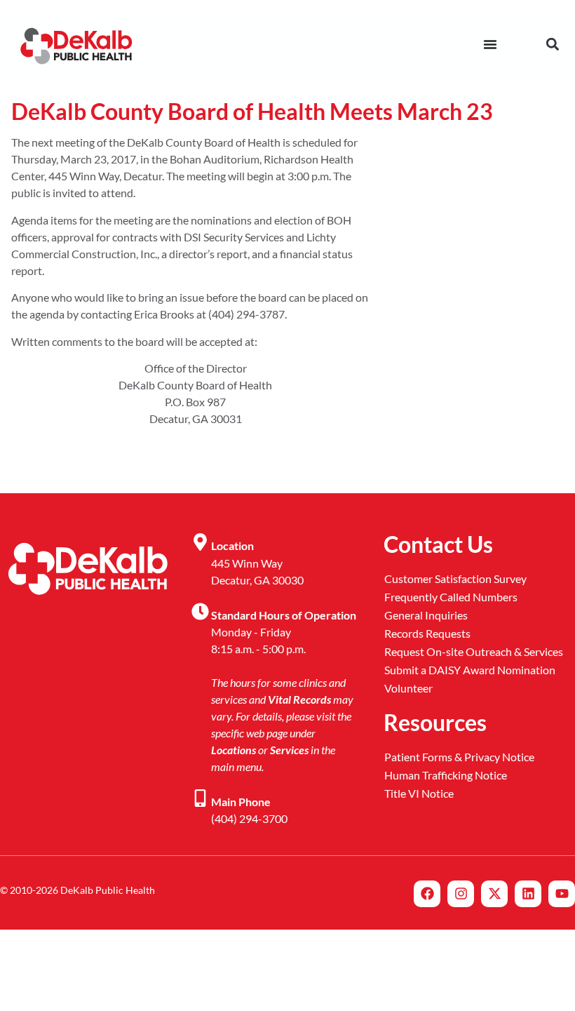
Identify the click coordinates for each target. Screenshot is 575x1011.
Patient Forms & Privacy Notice (459, 756)
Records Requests (427, 633)
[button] (552, 43)
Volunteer (408, 688)
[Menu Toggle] (490, 44)
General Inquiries (426, 615)
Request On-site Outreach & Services (473, 651)
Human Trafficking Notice (445, 775)
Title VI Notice (419, 793)
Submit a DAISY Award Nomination (469, 669)
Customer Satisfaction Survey (455, 578)
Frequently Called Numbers (451, 596)
